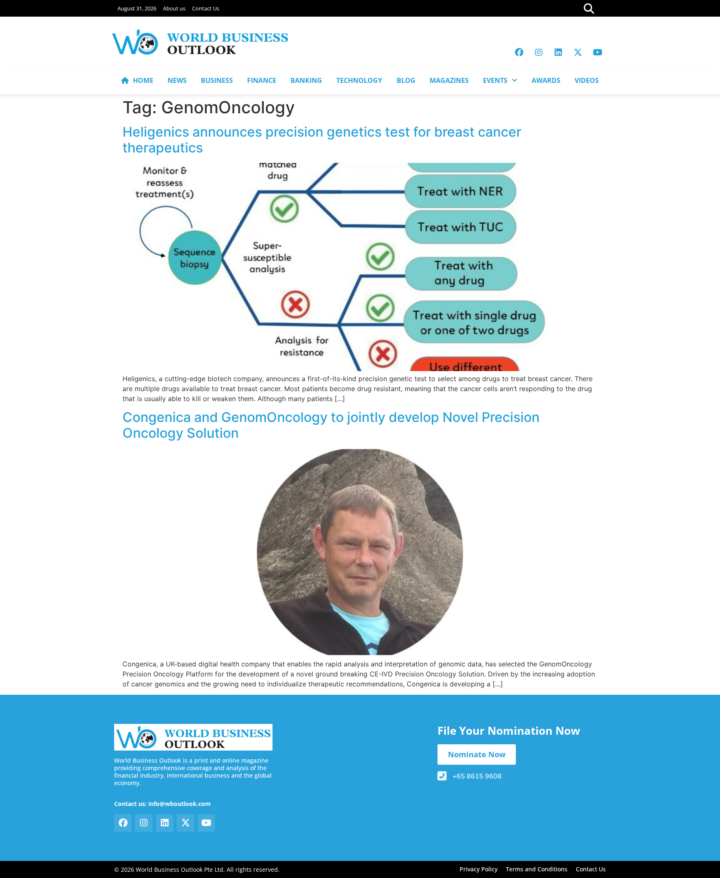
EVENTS (495, 80)
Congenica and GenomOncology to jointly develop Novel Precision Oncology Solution (331, 425)
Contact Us (205, 8)
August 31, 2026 (137, 8)
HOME (143, 80)
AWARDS (546, 80)
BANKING (306, 80)
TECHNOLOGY (359, 80)
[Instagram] (538, 52)
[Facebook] (519, 52)
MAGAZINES (449, 80)
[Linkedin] (558, 52)
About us (174, 8)
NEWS (177, 80)
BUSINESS (217, 80)
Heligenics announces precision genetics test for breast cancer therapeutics (321, 140)
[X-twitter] (578, 52)
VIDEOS (587, 80)
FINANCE (261, 80)
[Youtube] (597, 52)
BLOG (406, 80)
